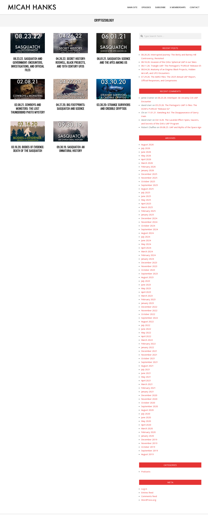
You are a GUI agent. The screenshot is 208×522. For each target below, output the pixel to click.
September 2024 (149, 229)
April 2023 (146, 292)
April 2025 (146, 203)
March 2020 (147, 428)
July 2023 (145, 281)
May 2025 (146, 199)
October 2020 (148, 402)
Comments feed (149, 496)
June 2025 (146, 196)
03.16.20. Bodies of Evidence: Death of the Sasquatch (27, 149)
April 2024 (146, 247)
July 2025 (145, 192)
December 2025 (149, 174)
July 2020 (145, 413)
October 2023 (148, 269)
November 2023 (149, 266)
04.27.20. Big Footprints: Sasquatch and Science (70, 107)
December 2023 (149, 262)
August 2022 (147, 321)
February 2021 (148, 387)
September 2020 (149, 406)
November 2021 (149, 354)
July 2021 (145, 369)
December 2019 (149, 439)
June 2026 (146, 151)
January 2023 (147, 303)
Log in (144, 488)
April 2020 (146, 424)
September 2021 (149, 362)
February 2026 (148, 166)
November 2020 (149, 398)
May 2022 (146, 332)
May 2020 (146, 421)
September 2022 (149, 317)
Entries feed (147, 492)
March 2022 (147, 339)
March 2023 (147, 295)
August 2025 (147, 188)
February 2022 (148, 343)
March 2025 (147, 207)
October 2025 (148, 181)
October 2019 (148, 446)
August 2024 (147, 233)
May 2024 (146, 244)
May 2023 (146, 288)
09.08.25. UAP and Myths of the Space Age (180, 127)
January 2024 (147, 258)
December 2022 (149, 306)
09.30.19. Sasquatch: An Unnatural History (70, 149)
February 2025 (148, 210)
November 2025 (149, 177)
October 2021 (148, 358)
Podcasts (145, 471)
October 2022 (148, 314)
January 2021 (147, 391)
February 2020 (148, 432)
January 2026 (147, 170)
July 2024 (145, 236)
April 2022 (146, 336)
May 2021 (146, 376)
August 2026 (147, 144)
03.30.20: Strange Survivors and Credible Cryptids (113, 107)
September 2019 (149, 450)
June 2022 (146, 328)
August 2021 (147, 365)
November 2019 (149, 443)
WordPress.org (148, 499)
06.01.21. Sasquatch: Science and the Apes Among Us (113, 60)
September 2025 (149, 185)
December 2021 (149, 351)
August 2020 (147, 410)
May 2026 (146, 155)
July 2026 (145, 148)
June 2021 (146, 373)
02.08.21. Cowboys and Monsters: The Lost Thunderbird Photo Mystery (28, 108)
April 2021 (146, 380)
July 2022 (145, 325)
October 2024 (148, 225)
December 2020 (149, 395)
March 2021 (147, 384)
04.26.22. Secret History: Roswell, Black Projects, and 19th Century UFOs (70, 62)
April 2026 (146, 159)
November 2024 (149, 222)
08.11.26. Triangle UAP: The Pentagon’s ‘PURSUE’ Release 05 (171, 65)
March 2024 (147, 251)
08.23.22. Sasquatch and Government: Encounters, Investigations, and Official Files (27, 64)
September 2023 (149, 273)
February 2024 (148, 255)
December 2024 (149, 218)
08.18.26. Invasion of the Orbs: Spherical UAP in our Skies (169, 62)
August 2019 (147, 454)
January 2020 (147, 435)
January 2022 (147, 347)
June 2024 (146, 240)
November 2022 (149, 310)
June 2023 (146, 284)
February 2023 (148, 299)
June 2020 (146, 417)
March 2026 (147, 163)
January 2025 (147, 214)
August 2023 (147, 277)
